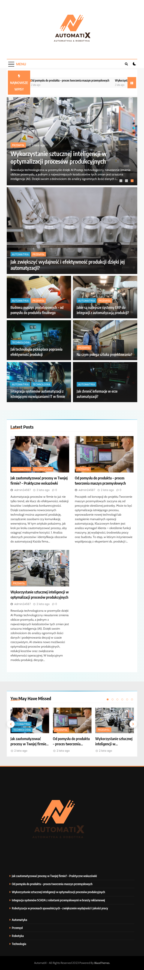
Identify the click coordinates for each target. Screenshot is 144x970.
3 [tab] (132, 181)
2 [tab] (127, 181)
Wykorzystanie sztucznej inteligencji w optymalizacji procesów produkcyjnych (58, 892)
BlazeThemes (102, 963)
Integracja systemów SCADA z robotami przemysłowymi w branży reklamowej (58, 900)
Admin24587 (22, 490)
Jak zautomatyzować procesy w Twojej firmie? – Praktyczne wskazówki (57, 157)
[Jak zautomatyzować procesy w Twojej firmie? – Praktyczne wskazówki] (39, 454)
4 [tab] (122, 699)
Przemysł (38, 254)
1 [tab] (121, 181)
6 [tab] (132, 699)
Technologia (42, 145)
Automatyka (20, 145)
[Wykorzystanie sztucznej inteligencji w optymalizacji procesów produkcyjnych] (39, 568)
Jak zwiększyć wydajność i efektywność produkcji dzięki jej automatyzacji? (67, 265)
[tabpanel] (72, 141)
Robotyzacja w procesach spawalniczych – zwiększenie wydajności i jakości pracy (60, 908)
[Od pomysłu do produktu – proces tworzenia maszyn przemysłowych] (104, 454)
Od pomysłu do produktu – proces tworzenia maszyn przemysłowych (51, 80)
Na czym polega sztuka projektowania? (104, 354)
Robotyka (18, 936)
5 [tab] (127, 699)
